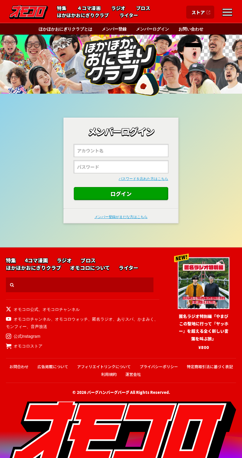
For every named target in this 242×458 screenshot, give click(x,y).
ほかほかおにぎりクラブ (83, 15)
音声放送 (39, 326)
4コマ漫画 (36, 260)
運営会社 (133, 374)
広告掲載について (52, 366)
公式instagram (27, 336)
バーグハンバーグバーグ (108, 392)
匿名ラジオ (102, 319)
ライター (129, 15)
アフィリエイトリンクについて (104, 366)
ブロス (143, 8)
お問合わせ (19, 366)
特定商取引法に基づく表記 (210, 366)
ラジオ (118, 8)
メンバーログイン (152, 29)
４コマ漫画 (89, 8)
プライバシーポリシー (159, 366)
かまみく (146, 319)
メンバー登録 (114, 29)
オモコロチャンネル (61, 309)
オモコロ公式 (26, 309)
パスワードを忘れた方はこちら (143, 178)
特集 (61, 8)
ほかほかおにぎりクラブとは (65, 29)
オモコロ (28, 12)
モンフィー (16, 326)
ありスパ (125, 319)
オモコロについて (90, 268)
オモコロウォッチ (71, 319)
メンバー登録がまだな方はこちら (121, 216)
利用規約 (109, 374)
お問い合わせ (191, 29)
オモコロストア (28, 346)
